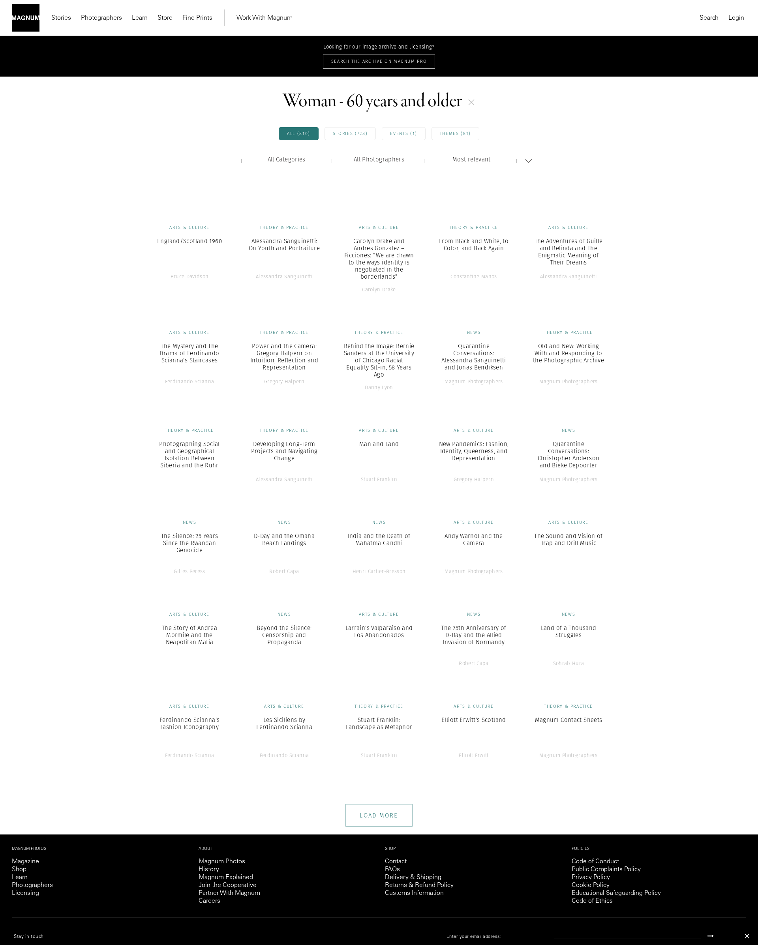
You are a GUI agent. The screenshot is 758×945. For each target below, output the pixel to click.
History (209, 869)
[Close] (747, 936)
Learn (140, 18)
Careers (209, 901)
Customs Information (414, 893)
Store (165, 18)
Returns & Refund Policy (419, 885)
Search (709, 18)
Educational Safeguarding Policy (616, 893)
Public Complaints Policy (606, 869)
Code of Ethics (592, 901)
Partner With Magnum (229, 893)
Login (736, 18)
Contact (396, 862)
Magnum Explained (226, 877)
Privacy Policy (591, 877)
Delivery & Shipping (413, 877)
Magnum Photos (222, 862)
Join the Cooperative (228, 885)
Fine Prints (197, 18)
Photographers (101, 18)
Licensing (25, 893)
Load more (379, 815)
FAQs (392, 869)
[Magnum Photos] (25, 18)
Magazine (25, 862)
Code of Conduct (595, 862)
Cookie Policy (591, 885)
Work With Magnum (264, 18)
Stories (61, 18)
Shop (19, 869)
